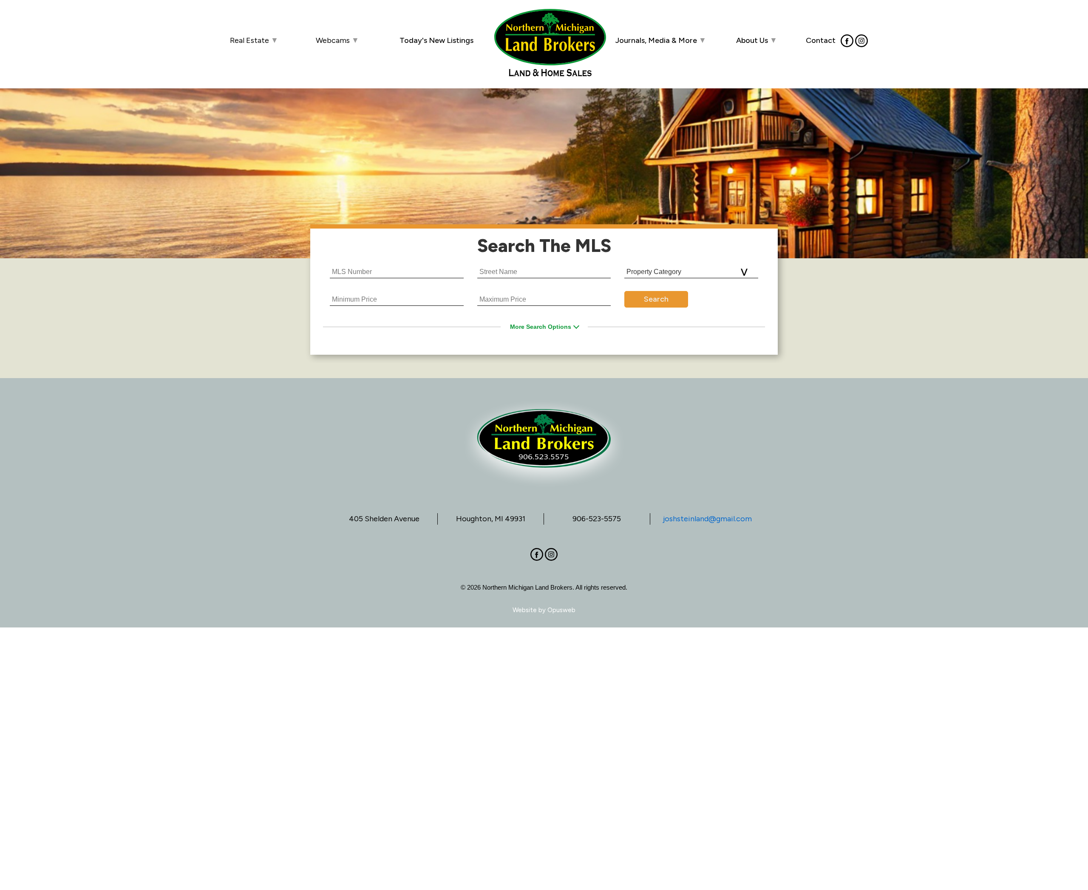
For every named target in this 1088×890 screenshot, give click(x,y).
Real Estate (254, 40)
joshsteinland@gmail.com (707, 518)
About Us (756, 40)
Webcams (337, 40)
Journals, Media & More (660, 40)
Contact (821, 40)
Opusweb (561, 610)
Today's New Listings (436, 40)
